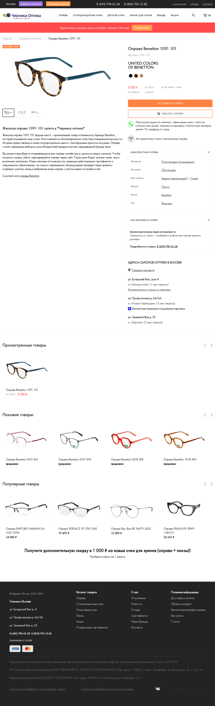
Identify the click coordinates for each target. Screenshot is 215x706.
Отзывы (194, 4)
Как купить (177, 615)
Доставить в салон (170, 103)
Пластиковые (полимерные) (178, 162)
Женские (166, 203)
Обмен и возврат (181, 604)
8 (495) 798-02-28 (108, 4)
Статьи (175, 621)
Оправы (63, 15)
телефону (153, 129)
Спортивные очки (86, 610)
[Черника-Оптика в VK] (158, 690)
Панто (165, 187)
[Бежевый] (141, 76)
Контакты (207, 4)
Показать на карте (143, 270)
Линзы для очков (141, 15)
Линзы (80, 615)
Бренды (161, 15)
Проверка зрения (58, 4)
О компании (179, 4)
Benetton (166, 195)
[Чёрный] (131, 76)
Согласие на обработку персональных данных (38, 689)
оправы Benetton (29, 176)
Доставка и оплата (182, 598)
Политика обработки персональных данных (107, 689)
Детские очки (116, 15)
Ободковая (168, 170)
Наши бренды (139, 621)
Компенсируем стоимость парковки (149, 289)
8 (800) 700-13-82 (135, 4)
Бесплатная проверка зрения (188, 610)
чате (166, 129)
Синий (194, 178)
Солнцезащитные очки (88, 15)
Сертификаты (139, 615)
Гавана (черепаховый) (174, 178)
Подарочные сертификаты (92, 627)
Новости (136, 604)
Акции (175, 15)
